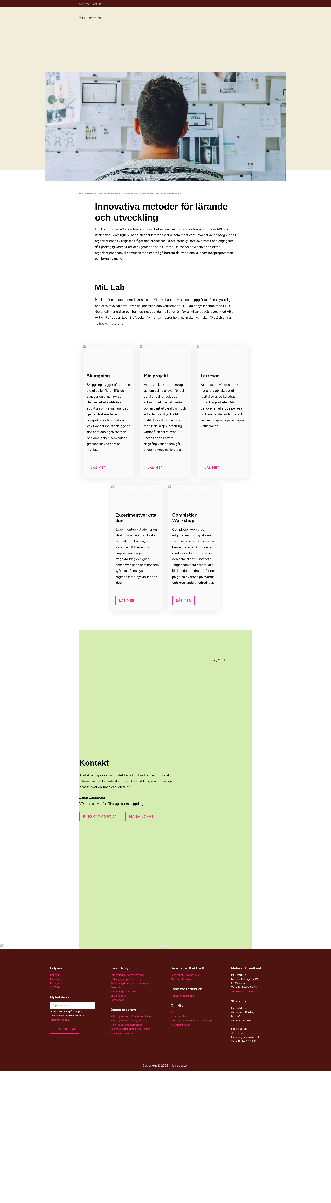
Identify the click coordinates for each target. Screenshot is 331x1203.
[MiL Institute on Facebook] (244, 3)
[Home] (103, 39)
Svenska (84, 3)
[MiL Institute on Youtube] (249, 3)
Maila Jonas (141, 817)
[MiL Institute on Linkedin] (234, 3)
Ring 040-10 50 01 (99, 817)
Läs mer (98, 468)
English (97, 3)
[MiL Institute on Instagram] (239, 3)
